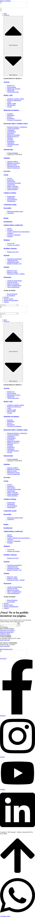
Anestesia (6, 82)
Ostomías (6, 267)
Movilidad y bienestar (10, 248)
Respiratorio (7, 277)
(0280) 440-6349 (5, 640)
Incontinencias (8, 221)
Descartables (7, 208)
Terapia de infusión (5, 635)
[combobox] (8, 626)
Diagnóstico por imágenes (11, 110)
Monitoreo (7, 240)
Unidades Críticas (5, 633)
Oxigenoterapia (8, 149)
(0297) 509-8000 (5, 646)
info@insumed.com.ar (6, 649)
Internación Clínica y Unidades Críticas (16, 123)
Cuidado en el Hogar (10, 193)
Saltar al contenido (5, 1)
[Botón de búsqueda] (18, 624)
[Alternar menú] (1, 9)
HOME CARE (8, 95)
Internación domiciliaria (6, 632)
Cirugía (6, 175)
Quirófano (7, 158)
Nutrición (6, 255)
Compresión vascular (10, 204)
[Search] (17, 305)
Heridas (6, 218)
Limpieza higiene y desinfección (13, 225)
